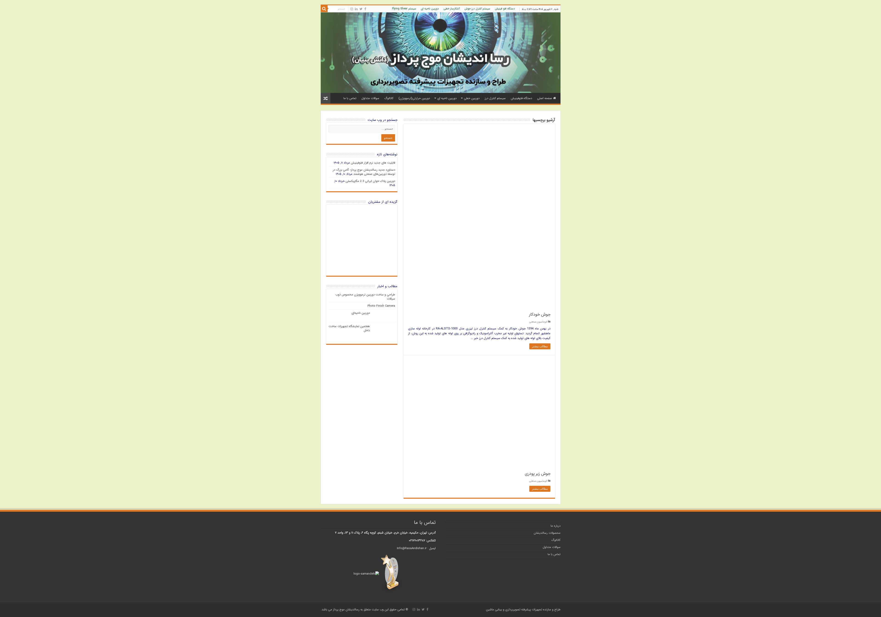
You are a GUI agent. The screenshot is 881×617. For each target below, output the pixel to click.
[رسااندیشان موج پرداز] (440, 52)
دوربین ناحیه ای (430, 8)
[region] (362, 240)
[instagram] (352, 9)
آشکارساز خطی (451, 8)
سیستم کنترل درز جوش (477, 8)
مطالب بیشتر (540, 346)
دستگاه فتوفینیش (521, 98)
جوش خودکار (539, 314)
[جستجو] (324, 8)
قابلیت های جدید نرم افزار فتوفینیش (373, 162)
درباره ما (555, 525)
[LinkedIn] (356, 9)
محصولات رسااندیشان (547, 533)
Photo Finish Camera (381, 305)
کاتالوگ (388, 98)
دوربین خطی (472, 98)
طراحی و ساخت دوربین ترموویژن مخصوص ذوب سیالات (365, 296)
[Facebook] (365, 9)
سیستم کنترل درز (495, 98)
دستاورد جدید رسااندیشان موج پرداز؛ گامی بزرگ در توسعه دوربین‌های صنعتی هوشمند (364, 171)
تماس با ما (349, 98)
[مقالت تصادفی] (325, 98)
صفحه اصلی (544, 98)
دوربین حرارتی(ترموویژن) (414, 98)
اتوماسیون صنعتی (538, 322)
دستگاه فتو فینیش (505, 8)
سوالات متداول (370, 98)
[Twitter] (361, 9)
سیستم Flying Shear (404, 8)
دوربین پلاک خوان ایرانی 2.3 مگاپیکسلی (370, 181)
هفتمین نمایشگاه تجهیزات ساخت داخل (349, 328)
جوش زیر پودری (537, 473)
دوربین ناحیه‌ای (360, 313)
